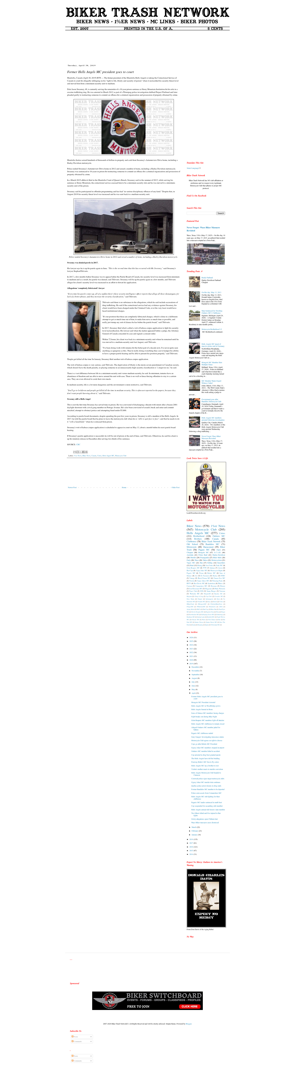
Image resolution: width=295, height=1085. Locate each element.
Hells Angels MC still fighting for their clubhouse (205, 797)
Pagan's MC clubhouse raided (202, 733)
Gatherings (219, 615)
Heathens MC (191, 617)
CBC (78, 444)
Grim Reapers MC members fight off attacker (207, 720)
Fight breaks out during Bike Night (204, 716)
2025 (191, 641)
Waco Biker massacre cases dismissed (205, 822)
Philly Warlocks (220, 589)
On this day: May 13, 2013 (211, 292)
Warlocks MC (195, 594)
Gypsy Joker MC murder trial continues (205, 782)
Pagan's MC (191, 573)
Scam (193, 625)
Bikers (220, 583)
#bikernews (212, 607)
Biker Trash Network (211, 541)
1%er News (78, 456)
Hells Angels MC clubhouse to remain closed (207, 724)
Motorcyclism (216, 560)
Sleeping (200, 625)
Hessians (214, 586)
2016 (191, 846)
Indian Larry (201, 617)
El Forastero (205, 576)
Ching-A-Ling (199, 596)
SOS (201, 591)
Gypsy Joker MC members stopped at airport (207, 747)
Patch (219, 549)
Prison (201, 573)
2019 (191, 663)
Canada (93, 456)
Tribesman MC (215, 625)
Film (217, 612)
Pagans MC (204, 549)
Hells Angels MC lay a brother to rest (205, 765)
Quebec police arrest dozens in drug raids (206, 785)
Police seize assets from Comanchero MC (206, 793)
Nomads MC (201, 602)
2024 (191, 644)
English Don (210, 612)
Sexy (209, 602)
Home (124, 487)
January (195, 834)
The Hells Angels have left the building (205, 758)
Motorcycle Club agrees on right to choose (206, 740)
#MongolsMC (202, 604)
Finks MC (219, 565)
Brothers (198, 538)
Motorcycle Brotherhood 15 (212, 329)
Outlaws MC (219, 536)
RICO (189, 583)
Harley (215, 576)
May (193, 689)
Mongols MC (203, 552)
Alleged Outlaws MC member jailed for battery (205, 728)
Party (189, 560)
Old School (192, 544)
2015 (191, 850)
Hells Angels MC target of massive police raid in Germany (213, 345)
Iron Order (209, 565)
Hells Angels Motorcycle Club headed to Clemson (206, 773)
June (193, 685)
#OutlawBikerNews (216, 604)
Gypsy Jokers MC (203, 581)
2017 (191, 843)
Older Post (175, 487)
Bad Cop (205, 609)
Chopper (190, 552)
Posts (75, 1036)
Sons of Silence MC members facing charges (207, 713)
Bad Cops (190, 570)
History (222, 586)
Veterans (222, 591)
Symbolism (211, 583)
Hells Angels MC (108, 456)
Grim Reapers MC (193, 568)
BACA (199, 609)
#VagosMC (190, 607)
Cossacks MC (218, 596)
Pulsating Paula (217, 581)
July (193, 682)
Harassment (208, 546)
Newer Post (72, 487)
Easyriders (221, 562)
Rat (219, 620)
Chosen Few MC (219, 578)
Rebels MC (211, 573)
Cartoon (189, 586)
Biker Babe (217, 557)
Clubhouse (191, 541)
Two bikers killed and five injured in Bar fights (206, 814)
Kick (218, 599)
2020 (191, 660)
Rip (201, 562)
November (196, 670)
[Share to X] (80, 451)
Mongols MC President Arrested (203, 702)
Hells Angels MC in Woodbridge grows (205, 706)
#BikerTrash (190, 604)
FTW (204, 568)
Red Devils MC (199, 583)
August (194, 678)
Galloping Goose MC (207, 615)
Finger (223, 612)
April (194, 693)
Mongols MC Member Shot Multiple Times (212, 363)
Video (221, 602)
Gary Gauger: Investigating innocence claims (207, 737)
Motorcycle (192, 546)
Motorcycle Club (120, 456)
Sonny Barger (211, 591)
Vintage (192, 578)
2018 (191, 839)
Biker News (86, 456)
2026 (191, 637)
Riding (200, 565)
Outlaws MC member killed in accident (205, 751)
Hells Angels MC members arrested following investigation (213, 418)
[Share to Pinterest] (86, 451)
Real (191, 565)
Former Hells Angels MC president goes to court (207, 697)
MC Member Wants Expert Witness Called (211, 382)
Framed (200, 599)
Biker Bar (213, 609)
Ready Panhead (207, 277)
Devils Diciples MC (197, 612)
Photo (204, 620)
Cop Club (209, 596)
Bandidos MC (212, 544)
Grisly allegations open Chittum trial (204, 819)
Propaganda (204, 557)
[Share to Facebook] (83, 451)
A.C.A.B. (217, 552)
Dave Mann (190, 599)
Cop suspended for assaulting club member (207, 806)
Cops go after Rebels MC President (204, 744)
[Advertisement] (147, 46)
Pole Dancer (212, 620)
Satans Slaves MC (211, 622)
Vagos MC (191, 562)
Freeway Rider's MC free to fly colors (205, 762)
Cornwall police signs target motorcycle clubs (207, 778)
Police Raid (203, 555)
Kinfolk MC (210, 617)
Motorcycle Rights (216, 570)
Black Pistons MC (204, 578)
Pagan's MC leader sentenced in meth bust (206, 802)
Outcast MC (195, 620)
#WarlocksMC (201, 607)
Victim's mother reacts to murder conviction (207, 769)
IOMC (223, 576)
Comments (77, 1041)
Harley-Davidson (218, 555)
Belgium (189, 596)
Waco (197, 560)
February (195, 831)
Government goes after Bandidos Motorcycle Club (211, 400)
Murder (193, 557)
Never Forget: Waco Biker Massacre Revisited (203, 229)
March (194, 827)
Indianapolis (209, 599)
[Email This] (74, 451)
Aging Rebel (190, 609)
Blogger (188, 1023)
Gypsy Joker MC (201, 570)
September (196, 674)
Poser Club (193, 591)
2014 (191, 854)
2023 (191, 648)
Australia (190, 555)
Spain (206, 625)
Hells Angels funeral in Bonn (202, 709)
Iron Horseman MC (195, 589)
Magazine (208, 589)
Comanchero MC (201, 586)
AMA (221, 607)
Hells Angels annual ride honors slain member (208, 809)
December (195, 667)
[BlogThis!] (77, 451)
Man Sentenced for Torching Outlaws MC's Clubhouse (212, 311)
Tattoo (205, 560)
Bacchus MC (218, 594)
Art (196, 576)
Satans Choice (199, 622)
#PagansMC (207, 594)
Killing (209, 562)
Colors (99, 456)
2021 (191, 656)
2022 (191, 652)
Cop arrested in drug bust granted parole (205, 755)
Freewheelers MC (194, 615)
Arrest (220, 568)
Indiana (212, 568)
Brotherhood (198, 536)
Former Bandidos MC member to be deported (207, 789)
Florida (191, 581)
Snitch (215, 602)
